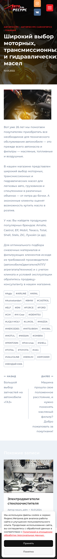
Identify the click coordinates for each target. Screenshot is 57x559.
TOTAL (9, 350)
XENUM (28, 357)
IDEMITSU (34, 314)
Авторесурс (11, 27)
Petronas (28, 343)
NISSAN (24, 335)
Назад (8, 489)
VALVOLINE (12, 357)
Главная (10, 30)
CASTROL (43, 300)
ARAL (34, 293)
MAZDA (43, 321)
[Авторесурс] (16, 7)
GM (8, 314)
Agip (8, 293)
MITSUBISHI (30, 328)
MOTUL (10, 335)
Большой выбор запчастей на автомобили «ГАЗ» (13, 389)
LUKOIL (29, 321)
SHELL (42, 343)
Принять (28, 543)
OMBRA (38, 335)
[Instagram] (37, 3)
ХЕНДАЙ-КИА (13, 364)
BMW (29, 300)
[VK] (37, 12)
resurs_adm (21, 509)
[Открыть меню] (49, 7)
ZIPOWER (43, 357)
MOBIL (46, 328)
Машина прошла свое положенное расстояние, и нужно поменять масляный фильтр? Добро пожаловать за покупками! (42, 404)
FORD (42, 307)
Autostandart (13, 300)
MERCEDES (12, 328)
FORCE (29, 307)
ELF (8, 307)
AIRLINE (21, 293)
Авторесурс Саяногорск (36, 27)
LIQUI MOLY (12, 321)
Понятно (28, 551)
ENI (17, 307)
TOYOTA (23, 350)
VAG (35, 350)
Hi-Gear (20, 314)
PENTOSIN (11, 343)
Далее (49, 489)
